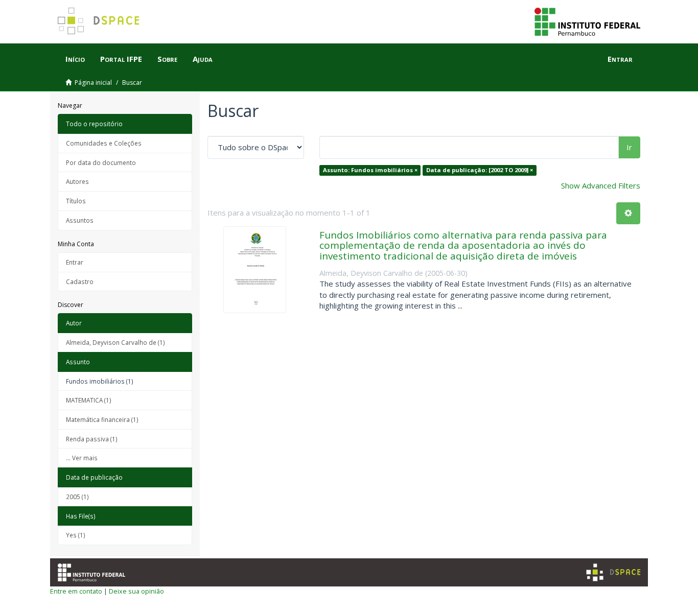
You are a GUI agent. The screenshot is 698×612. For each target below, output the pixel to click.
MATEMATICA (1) (88, 400)
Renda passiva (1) (92, 439)
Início (75, 59)
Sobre (167, 59)
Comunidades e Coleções (104, 143)
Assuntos (80, 220)
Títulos (76, 201)
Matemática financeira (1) (102, 419)
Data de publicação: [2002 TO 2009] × (479, 170)
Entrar (74, 262)
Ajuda (203, 59)
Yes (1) (75, 535)
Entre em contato (76, 591)
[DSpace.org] (613, 572)
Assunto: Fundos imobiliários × (370, 170)
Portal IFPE (121, 59)
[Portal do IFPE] (587, 21)
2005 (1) (77, 496)
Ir (629, 147)
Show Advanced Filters (600, 185)
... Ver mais (82, 458)
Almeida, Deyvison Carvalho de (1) (115, 342)
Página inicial (93, 82)
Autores (77, 181)
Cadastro (80, 281)
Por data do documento (101, 162)
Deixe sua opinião (136, 591)
